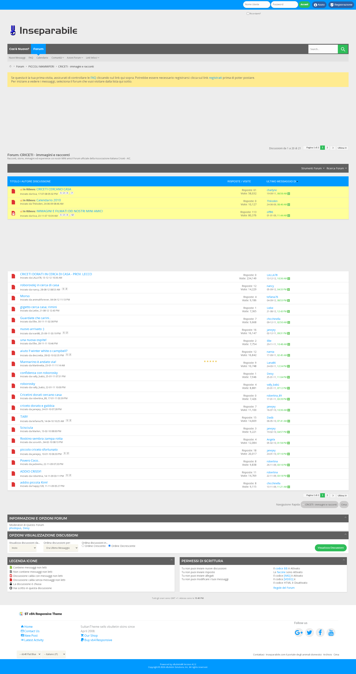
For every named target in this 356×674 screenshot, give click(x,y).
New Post (29, 635)
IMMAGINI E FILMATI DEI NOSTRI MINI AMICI (70, 211)
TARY (24, 416)
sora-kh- (37, 442)
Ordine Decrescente (123, 545)
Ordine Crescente (95, 545)
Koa (34, 193)
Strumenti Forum (311, 168)
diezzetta (37, 355)
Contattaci (258, 654)
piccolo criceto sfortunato (39, 449)
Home (27, 627)
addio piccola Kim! (33, 482)
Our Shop (89, 635)
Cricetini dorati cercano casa (41, 394)
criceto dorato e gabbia (37, 405)
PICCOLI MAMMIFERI (41, 66)
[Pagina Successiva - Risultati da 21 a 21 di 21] (333, 148)
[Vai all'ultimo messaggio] (288, 193)
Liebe (35, 310)
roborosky (27, 384)
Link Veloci (91, 57)
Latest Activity (32, 640)
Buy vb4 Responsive (96, 640)
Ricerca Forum (335, 168)
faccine (281, 572)
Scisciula (26, 427)
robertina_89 (39, 398)
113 (254, 212)
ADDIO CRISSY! (30, 471)
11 (254, 472)
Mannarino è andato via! (38, 362)
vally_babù (38, 376)
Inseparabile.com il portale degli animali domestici (294, 654)
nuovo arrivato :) (32, 329)
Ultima (341, 148)
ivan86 (36, 333)
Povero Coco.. (29, 460)
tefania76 (37, 421)
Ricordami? (255, 13)
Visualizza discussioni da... (24, 542)
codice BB (281, 568)
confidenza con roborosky (39, 373)
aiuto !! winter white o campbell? (43, 351)
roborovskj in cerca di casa (39, 285)
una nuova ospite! (33, 340)
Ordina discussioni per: (57, 542)
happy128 (38, 486)
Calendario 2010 (49, 200)
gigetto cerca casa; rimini (38, 307)
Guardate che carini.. (35, 318)
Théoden (37, 203)
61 (254, 190)
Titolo (14, 181)
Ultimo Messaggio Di (281, 181)
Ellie (34, 321)
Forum (38, 49)
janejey (36, 409)
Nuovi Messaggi (17, 57)
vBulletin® (178, 664)
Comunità (57, 57)
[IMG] (287, 575)
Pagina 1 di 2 (312, 147)
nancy (35, 289)
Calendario (42, 57)
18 (254, 450)
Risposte (234, 181)
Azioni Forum (74, 57)
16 (254, 330)
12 (72, 215)
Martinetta (38, 365)
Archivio (327, 654)
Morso (25, 296)
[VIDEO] (288, 579)
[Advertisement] (118, 114)
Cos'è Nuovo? (19, 49)
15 (254, 417)
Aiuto (319, 5)
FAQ (31, 57)
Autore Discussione (36, 181)
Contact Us (30, 631)
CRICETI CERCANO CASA (54, 189)
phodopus (15, 528)
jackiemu (37, 464)
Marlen (36, 431)
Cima (344, 504)
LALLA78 (36, 277)
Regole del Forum (284, 587)
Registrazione (341, 5)
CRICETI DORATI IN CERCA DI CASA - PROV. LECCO (56, 274)
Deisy (26, 528)
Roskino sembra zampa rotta (41, 438)
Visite (247, 181)
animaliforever (40, 299)
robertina (37, 476)
